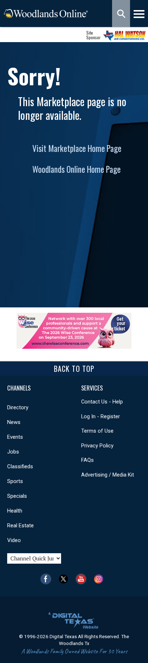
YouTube (83, 579)
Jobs (13, 451)
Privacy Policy (97, 445)
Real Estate (20, 525)
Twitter (65, 579)
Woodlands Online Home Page (76, 169)
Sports (15, 481)
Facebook (48, 579)
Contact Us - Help (102, 401)
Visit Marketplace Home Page (76, 148)
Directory (17, 407)
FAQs (87, 460)
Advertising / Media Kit (107, 475)
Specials (17, 496)
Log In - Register (100, 416)
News (13, 422)
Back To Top (74, 368)
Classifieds (20, 466)
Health (14, 511)
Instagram (100, 579)
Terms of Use (97, 431)
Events (15, 437)
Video (14, 540)
